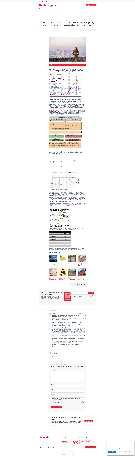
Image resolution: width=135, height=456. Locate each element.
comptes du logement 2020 (68, 205)
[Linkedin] (47, 1)
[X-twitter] (45, 1)
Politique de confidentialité (120, 454)
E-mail (52, 389)
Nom (52, 384)
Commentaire (54, 370)
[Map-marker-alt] (51, 1)
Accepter (111, 451)
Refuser (120, 451)
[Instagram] (42, 1)
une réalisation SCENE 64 (70, 454)
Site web (52, 394)
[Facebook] (40, 1)
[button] (132, 442)
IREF (74, 229)
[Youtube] (49, 1)
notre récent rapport (55, 110)
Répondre (54, 356)
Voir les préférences (129, 451)
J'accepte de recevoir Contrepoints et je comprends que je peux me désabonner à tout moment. (84, 300)
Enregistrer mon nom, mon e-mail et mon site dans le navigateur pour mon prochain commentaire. (66, 399)
